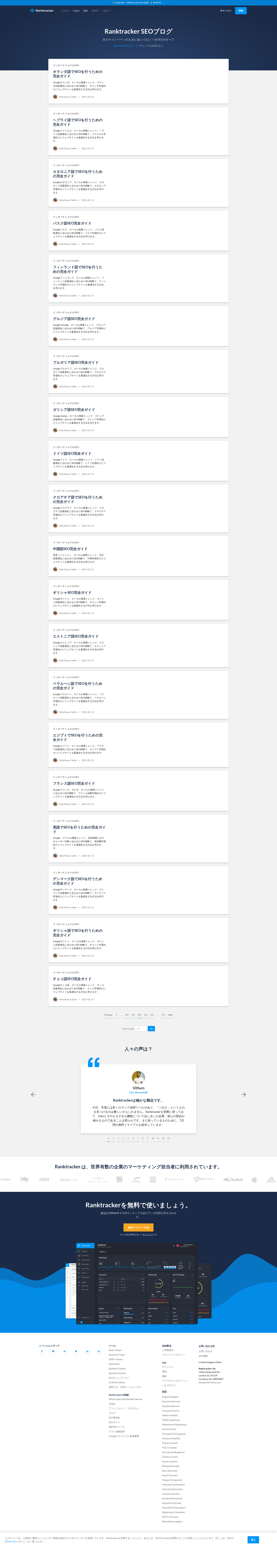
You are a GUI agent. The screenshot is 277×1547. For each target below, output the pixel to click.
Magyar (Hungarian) (172, 1479)
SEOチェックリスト (119, 1377)
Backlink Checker (117, 1368)
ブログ (94, 10)
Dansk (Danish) (169, 1461)
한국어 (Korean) (170, 1516)
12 (163, 1138)
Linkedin (87, 1351)
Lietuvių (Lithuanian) (172, 1489)
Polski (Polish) (169, 1429)
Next (170, 1015)
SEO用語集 (114, 1417)
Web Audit (114, 1363)
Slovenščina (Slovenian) (173, 1507)
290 (133, 1015)
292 (146, 1015)
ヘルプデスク (169, 1385)
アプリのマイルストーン (174, 1380)
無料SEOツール (117, 1426)
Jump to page (128, 1028)
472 (163, 1015)
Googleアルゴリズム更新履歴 (124, 1436)
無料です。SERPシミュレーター (125, 1387)
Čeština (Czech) (170, 1456)
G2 (99, 1351)
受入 (253, 1539)
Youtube (53, 1351)
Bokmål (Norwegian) (172, 1521)
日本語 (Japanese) (171, 1419)
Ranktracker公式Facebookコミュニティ (65, 1351)
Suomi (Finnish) (169, 1475)
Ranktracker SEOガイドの (127, 45)
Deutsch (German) (171, 1401)
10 (153, 1138)
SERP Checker (116, 1359)
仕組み (76, 10)
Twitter (76, 1351)
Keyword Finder (117, 1354)
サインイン (226, 10)
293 (152, 1015)
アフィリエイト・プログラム (124, 1408)
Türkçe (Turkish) (170, 1443)
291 (139, 1015)
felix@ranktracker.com (210, 1382)
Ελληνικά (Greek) (170, 1466)
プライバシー (11, 1541)
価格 (85, 10)
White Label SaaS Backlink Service (125, 1399)
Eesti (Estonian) (170, 1470)
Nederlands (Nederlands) (174, 1424)
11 (158, 1138)
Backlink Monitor (117, 1373)
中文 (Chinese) (169, 1447)
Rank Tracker (115, 1350)
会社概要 (203, 1355)
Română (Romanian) (172, 1498)
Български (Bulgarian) (173, 1452)
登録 (241, 10)
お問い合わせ (206, 1351)
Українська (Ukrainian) (173, 1512)
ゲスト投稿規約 (117, 1431)
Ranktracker (42, 11)
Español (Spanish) (171, 1406)
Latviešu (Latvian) (171, 1493)
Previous (108, 1015)
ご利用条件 (168, 1350)
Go (151, 1028)
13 (168, 1138)
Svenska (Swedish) (171, 1438)
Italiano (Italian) (170, 1415)
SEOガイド (114, 1422)
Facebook (42, 1351)
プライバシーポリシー (173, 1354)
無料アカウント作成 (138, 1227)
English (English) (170, 1396)
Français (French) (170, 1410)
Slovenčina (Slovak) (171, 1503)
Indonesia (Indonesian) (173, 1484)
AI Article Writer (117, 1382)
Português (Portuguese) (174, 1433)
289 (127, 1015)
